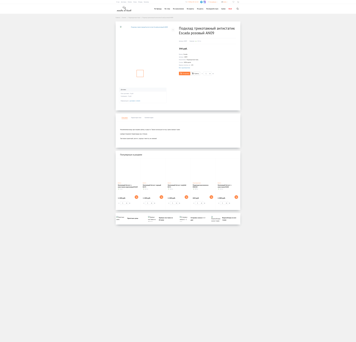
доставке (132, 101)
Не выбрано (213, 2)
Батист (119, 183)
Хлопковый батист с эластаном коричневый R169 (128, 186)
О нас (118, 2)
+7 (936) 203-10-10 (192, 2)
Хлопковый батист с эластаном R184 (224, 186)
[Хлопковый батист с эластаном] (228, 170)
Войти (224, 2)
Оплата (130, 2)
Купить (196, 73)
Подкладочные (197, 183)
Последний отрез (212, 9)
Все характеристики (184, 68)
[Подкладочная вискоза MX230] (203, 170)
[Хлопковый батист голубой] (178, 170)
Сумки (223, 9)
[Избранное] (233, 2)
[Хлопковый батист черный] (153, 170)
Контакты (146, 2)
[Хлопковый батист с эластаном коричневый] (128, 170)
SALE (230, 9)
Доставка (123, 2)
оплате (138, 101)
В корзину (186, 73)
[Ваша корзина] (238, 2)
